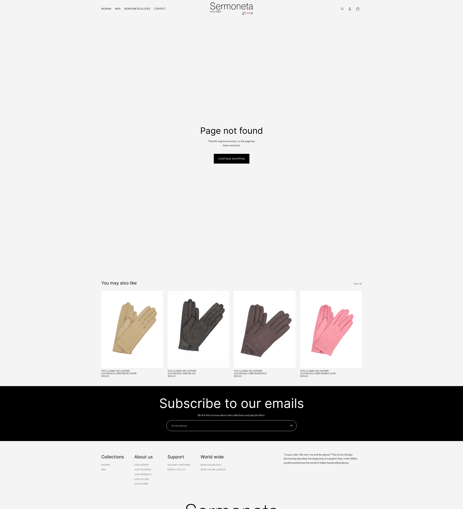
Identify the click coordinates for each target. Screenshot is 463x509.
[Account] (350, 9)
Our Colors (141, 479)
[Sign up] (291, 425)
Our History (141, 464)
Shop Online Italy (211, 464)
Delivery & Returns (178, 464)
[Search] (342, 9)
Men (103, 469)
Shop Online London (213, 469)
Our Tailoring (142, 469)
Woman (105, 464)
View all (357, 283)
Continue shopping (231, 158)
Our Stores (141, 483)
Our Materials (142, 474)
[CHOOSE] (157, 362)
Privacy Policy (176, 469)
